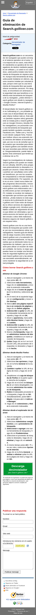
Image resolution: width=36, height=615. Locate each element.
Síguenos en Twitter (12, 583)
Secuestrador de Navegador (17, 13)
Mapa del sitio (18, 613)
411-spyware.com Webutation (18, 599)
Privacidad (11, 611)
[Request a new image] (28, 546)
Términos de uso (22, 611)
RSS (7, 590)
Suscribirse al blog (11, 581)
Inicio (4, 13)
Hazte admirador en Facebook (15, 585)
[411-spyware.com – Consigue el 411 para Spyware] (15, 4)
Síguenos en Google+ (12, 588)
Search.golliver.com (9, 15)
